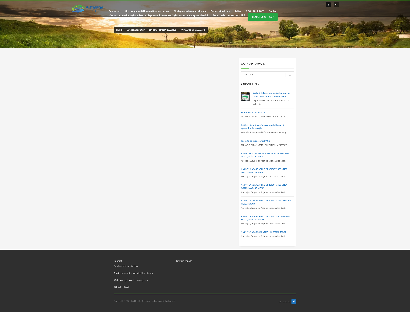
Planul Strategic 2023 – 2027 (254, 112)
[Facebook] (328, 4)
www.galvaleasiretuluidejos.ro (133, 280)
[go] (290, 75)
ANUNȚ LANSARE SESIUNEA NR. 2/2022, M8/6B (264, 232)
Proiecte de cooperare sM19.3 (255, 140)
